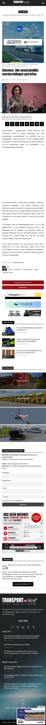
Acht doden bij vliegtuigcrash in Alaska (17, 644)
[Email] (32, 124)
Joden (36, 269)
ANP (8, 267)
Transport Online (18, 262)
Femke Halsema (27, 269)
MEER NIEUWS (11, 64)
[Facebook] (7, 124)
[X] (12, 124)
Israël (10, 269)
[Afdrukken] (37, 124)
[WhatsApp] (22, 124)
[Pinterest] (17, 124)
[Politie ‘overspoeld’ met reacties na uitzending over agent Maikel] (8, 342)
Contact (8, 708)
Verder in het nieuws (23, 64)
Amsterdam (17, 269)
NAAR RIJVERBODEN (23, 584)
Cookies (24, 708)
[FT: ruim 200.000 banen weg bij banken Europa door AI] (8, 331)
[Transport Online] (23, 2)
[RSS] (28, 627)
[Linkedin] (27, 124)
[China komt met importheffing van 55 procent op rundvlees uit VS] (8, 354)
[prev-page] (3, 361)
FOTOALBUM (7, 368)
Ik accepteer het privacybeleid (12, 500)
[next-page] (7, 361)
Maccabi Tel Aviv (8, 272)
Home (4, 64)
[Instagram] (18, 627)
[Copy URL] (42, 124)
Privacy (30, 708)
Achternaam (6, 480)
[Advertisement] (23, 174)
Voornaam (5, 473)
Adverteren (16, 708)
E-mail (4, 488)
